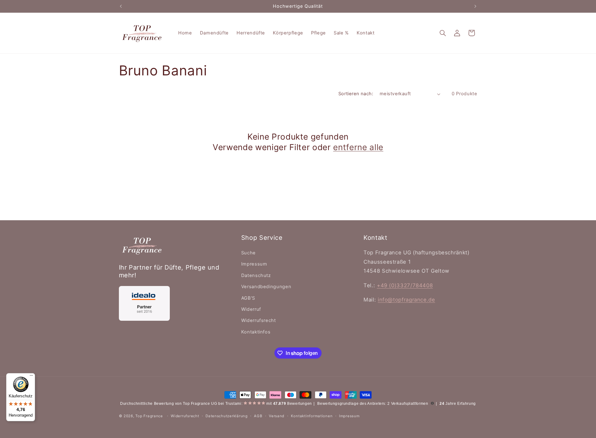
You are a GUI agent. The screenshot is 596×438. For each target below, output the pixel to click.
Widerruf (251, 309)
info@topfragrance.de (406, 300)
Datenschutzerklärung (226, 416)
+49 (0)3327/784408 (405, 285)
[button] (443, 33)
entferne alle (358, 147)
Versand (276, 416)
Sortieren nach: (355, 93)
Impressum (254, 264)
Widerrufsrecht (258, 320)
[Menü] (31, 377)
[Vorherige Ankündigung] (121, 6)
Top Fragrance (149, 416)
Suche (248, 253)
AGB (258, 416)
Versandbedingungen (266, 286)
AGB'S (248, 298)
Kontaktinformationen (312, 416)
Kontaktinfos (256, 332)
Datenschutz (256, 275)
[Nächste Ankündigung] (475, 6)
